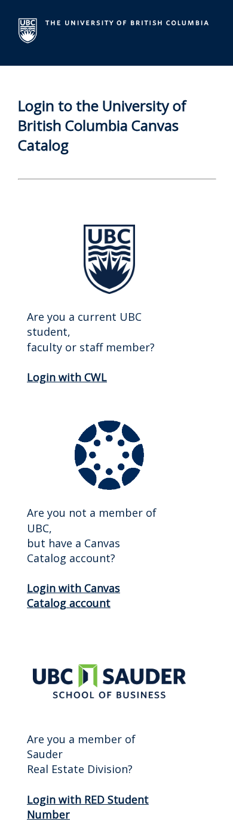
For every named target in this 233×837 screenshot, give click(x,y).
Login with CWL (67, 377)
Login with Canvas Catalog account (73, 595)
